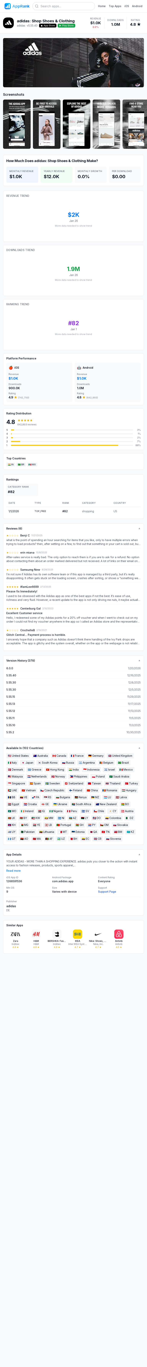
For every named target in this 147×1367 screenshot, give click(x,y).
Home (102, 6)
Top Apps (115, 6)
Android (137, 6)
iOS (126, 6)
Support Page (107, 891)
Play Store (68, 25)
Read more (13, 870)
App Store (49, 25)
